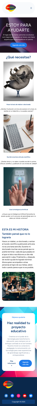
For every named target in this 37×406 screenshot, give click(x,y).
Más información (12, 363)
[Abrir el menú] (31, 8)
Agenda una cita (18, 45)
